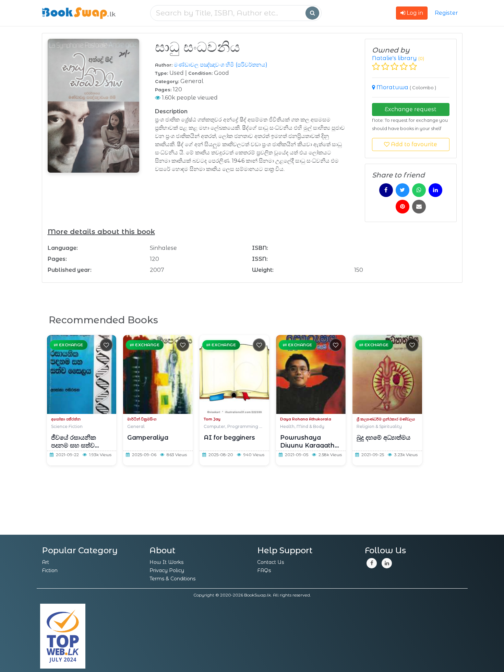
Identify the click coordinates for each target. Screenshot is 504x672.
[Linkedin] (387, 563)
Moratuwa (393, 87)
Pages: (57, 259)
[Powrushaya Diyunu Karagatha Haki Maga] (311, 374)
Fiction (50, 570)
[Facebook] (372, 563)
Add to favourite (413, 144)
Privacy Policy (166, 570)
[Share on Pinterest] (402, 206)
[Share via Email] (419, 206)
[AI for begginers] (234, 374)
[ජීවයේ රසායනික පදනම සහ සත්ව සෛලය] (82, 374)
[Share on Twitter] (402, 190)
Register (446, 13)
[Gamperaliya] (158, 374)
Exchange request (410, 109)
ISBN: (260, 248)
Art (45, 562)
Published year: (70, 270)
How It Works (166, 562)
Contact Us (270, 562)
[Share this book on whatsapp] (419, 190)
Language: (63, 248)
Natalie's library (394, 58)
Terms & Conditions (172, 579)
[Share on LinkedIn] (435, 190)
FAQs (264, 570)
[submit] (312, 13)
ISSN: (260, 259)
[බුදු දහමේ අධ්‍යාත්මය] (387, 374)
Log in (414, 13)
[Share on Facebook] (386, 190)
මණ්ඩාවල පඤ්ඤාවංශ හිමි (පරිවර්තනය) (220, 64)
